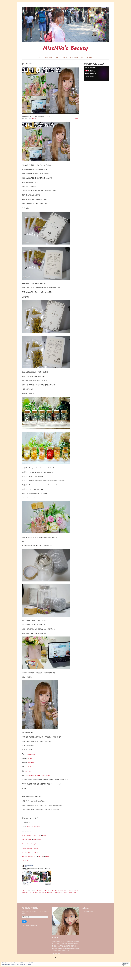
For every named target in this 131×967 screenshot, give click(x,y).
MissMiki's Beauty (65, 48)
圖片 (24, 891)
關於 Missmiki (48, 57)
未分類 (44, 891)
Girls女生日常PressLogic (29, 856)
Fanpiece (29, 852)
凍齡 (56, 892)
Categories (73, 57)
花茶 (27, 892)
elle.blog (29, 848)
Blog (57, 57)
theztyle (36, 848)
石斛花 (57, 891)
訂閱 (24, 921)
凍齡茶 (65, 892)
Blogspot (44, 835)
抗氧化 (74, 892)
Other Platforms (86, 57)
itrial (30, 839)
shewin (34, 839)
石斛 (53, 891)
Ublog (24, 848)
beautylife (34, 844)
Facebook (25, 861)
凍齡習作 (60, 892)
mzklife (38, 892)
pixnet (47, 856)
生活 (37, 891)
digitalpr (63, 891)
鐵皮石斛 (32, 892)
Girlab (39, 839)
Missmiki (55, 938)
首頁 (40, 57)
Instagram (32, 861)
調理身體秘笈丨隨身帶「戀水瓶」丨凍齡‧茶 (37, 117)
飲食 (40, 891)
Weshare (36, 852)
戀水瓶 (70, 892)
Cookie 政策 (28, 964)
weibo (24, 852)
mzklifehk (45, 892)
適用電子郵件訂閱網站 (30, 908)
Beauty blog (37, 835)
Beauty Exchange (27, 835)
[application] (96, 73)
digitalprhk (72, 891)
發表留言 (77, 118)
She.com (24, 839)
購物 (64, 57)
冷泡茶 (52, 892)
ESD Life (40, 856)
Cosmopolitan (26, 844)
